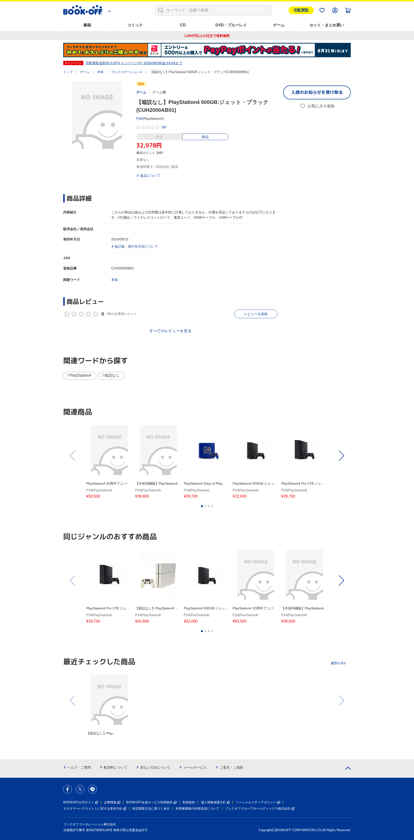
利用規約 (189, 802)
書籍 (87, 25)
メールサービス (195, 767)
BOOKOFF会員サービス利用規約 (149, 802)
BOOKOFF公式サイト (78, 802)
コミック (135, 25)
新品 (205, 137)
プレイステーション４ (126, 72)
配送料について (115, 767)
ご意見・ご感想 (231, 767)
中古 (159, 137)
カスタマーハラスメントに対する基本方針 (92, 808)
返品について (150, 175)
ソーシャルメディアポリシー (256, 802)
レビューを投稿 (256, 314)
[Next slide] (341, 456)
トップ (68, 72)
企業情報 (110, 802)
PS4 (139, 118)
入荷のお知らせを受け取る (317, 92)
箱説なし (112, 375)
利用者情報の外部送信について (197, 808)
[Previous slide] (72, 456)
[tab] (202, 506)
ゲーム (279, 25)
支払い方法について (155, 767)
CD (183, 25)
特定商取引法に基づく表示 (151, 808)
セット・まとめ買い (327, 25)
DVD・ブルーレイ (231, 25)
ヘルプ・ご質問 (79, 767)
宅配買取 (301, 10)
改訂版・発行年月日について (136, 246)
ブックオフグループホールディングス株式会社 (258, 808)
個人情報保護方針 (213, 802)
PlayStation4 (80, 375)
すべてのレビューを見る (170, 331)
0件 (164, 127)
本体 (100, 72)
